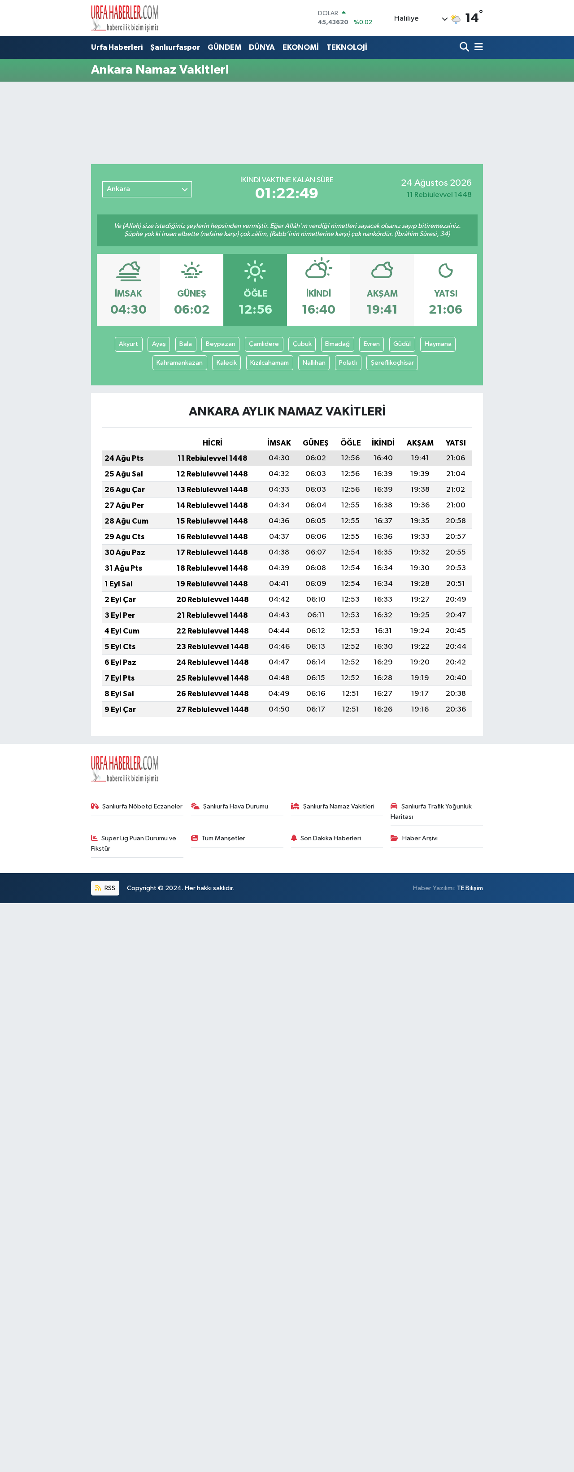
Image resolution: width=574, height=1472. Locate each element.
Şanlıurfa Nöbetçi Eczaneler (142, 806)
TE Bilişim (470, 888)
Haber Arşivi (420, 838)
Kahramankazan (180, 362)
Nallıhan (314, 362)
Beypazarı (220, 344)
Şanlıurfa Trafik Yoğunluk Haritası (431, 811)
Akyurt (128, 344)
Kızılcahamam (269, 362)
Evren (372, 344)
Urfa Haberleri (117, 47)
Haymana (438, 344)
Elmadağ (337, 344)
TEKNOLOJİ (346, 47)
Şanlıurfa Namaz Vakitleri (338, 806)
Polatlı (348, 362)
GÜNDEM (224, 47)
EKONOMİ (301, 47)
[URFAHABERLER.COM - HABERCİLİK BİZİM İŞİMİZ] (124, 18)
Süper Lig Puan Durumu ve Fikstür (134, 843)
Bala (185, 344)
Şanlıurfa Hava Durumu (235, 806)
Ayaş (159, 344)
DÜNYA (262, 47)
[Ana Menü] (477, 47)
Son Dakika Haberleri (330, 838)
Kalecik (227, 362)
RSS (109, 888)
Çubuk (302, 344)
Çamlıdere (264, 344)
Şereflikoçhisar (392, 362)
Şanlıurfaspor (175, 47)
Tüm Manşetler (223, 838)
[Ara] (465, 47)
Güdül (402, 344)
